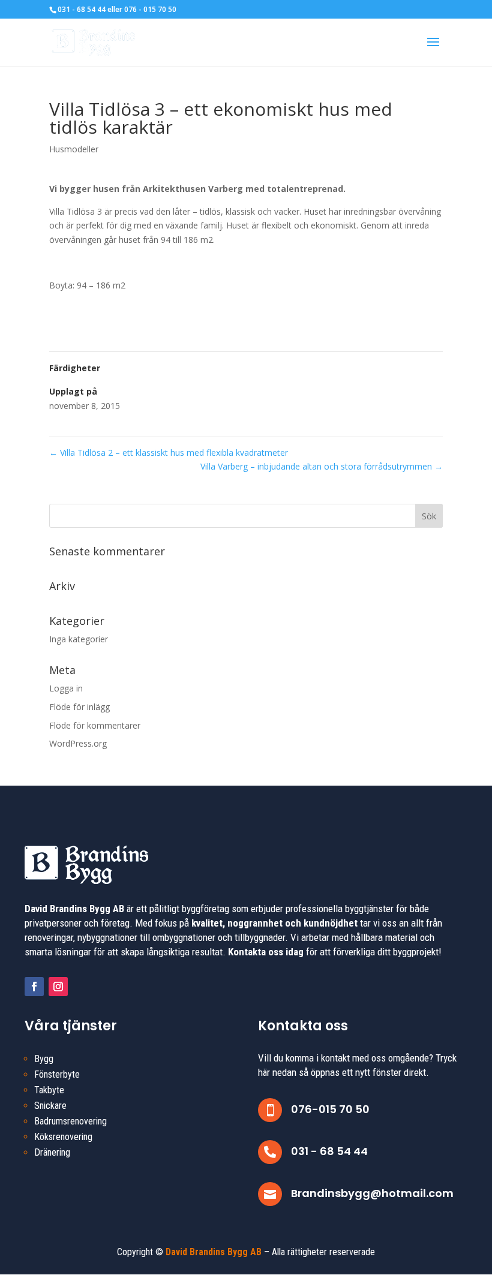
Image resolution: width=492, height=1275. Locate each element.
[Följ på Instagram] (58, 986)
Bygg (43, 1058)
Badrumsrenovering (70, 1121)
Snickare (50, 1105)
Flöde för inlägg (79, 706)
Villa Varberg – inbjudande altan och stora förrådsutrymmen (321, 466)
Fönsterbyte (57, 1074)
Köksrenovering (63, 1136)
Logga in (66, 688)
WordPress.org (78, 743)
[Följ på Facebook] (34, 986)
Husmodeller (73, 149)
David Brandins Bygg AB (214, 1252)
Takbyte (49, 1090)
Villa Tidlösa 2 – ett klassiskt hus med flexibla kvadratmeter (168, 452)
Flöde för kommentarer (94, 725)
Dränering (52, 1152)
